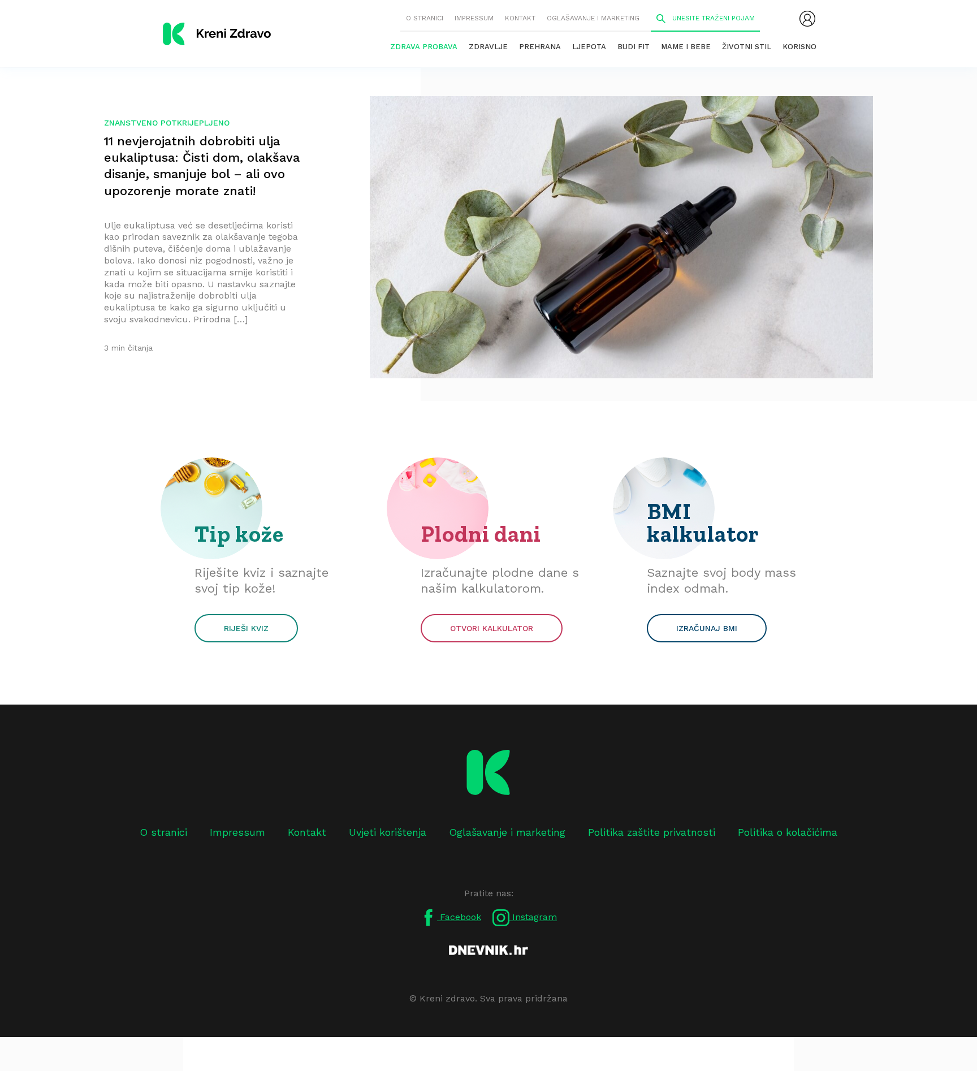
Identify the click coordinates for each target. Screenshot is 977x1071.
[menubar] (807, 19)
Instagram (533, 917)
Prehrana (540, 46)
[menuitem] (807, 19)
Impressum (474, 18)
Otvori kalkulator (491, 628)
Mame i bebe (686, 46)
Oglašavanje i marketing (593, 18)
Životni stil (746, 46)
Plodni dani (481, 533)
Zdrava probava (423, 46)
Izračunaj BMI (706, 628)
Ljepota (589, 46)
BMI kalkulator (703, 522)
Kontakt (520, 18)
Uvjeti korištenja (387, 832)
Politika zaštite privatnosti (651, 832)
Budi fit (633, 46)
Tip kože (239, 533)
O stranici (424, 18)
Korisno (799, 46)
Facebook (459, 917)
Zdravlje (488, 46)
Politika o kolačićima (787, 832)
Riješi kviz (246, 628)
